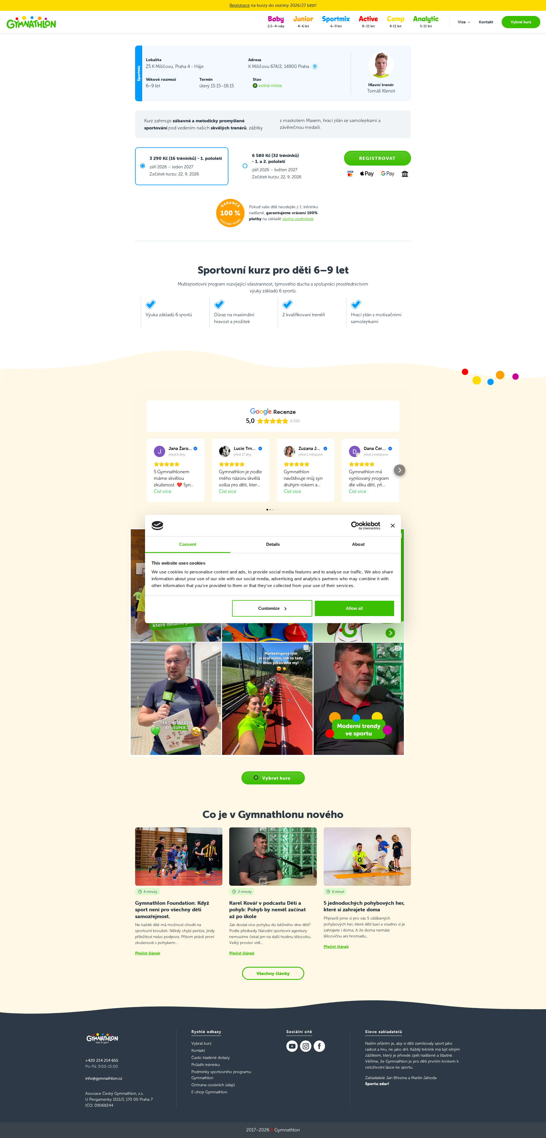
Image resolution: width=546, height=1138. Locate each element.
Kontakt (198, 1050)
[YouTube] (292, 1046)
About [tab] (358, 544)
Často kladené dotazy (210, 1058)
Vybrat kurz (276, 778)
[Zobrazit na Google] (159, 451)
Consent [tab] (187, 544)
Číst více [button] (162, 491)
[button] (146, 470)
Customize (269, 608)
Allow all (354, 608)
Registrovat (377, 158)
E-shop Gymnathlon (209, 1092)
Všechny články (273, 973)
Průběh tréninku (205, 1065)
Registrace (239, 5)
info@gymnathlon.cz (103, 1078)
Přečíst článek (147, 953)
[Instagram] (305, 1046)
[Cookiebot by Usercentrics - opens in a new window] (355, 525)
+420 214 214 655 (101, 1060)
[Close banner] (393, 526)
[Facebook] (319, 1046)
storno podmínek (297, 219)
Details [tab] (273, 544)
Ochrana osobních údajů (213, 1085)
